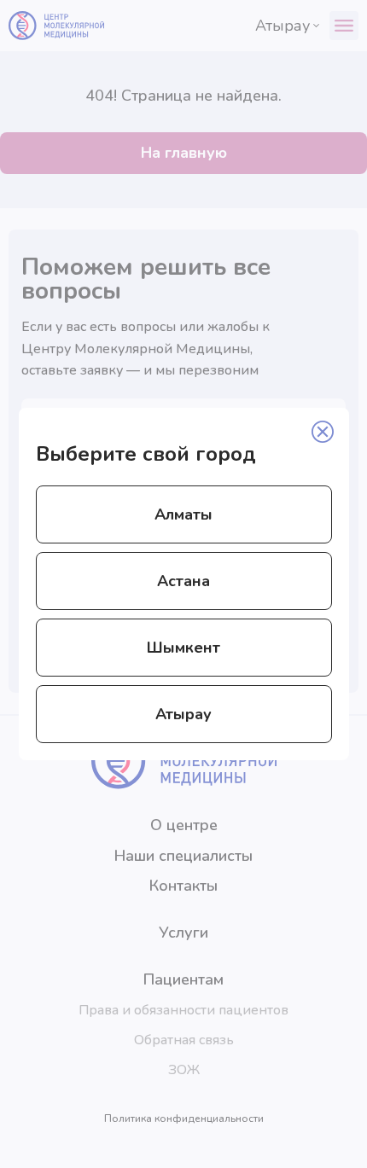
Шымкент (183, 647)
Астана (183, 581)
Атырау (183, 714)
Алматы (183, 514)
